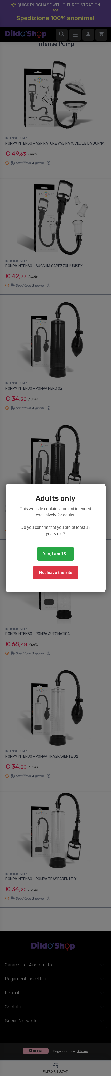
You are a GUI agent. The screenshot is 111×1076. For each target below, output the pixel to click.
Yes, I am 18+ (55, 554)
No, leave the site (55, 572)
